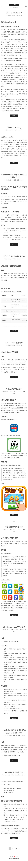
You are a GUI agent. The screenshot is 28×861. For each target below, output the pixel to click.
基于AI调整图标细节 (14, 389)
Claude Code (15, 362)
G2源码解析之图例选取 (14, 772)
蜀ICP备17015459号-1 (14, 858)
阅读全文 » (14, 115)
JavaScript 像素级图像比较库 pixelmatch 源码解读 (14, 731)
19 (16, 848)
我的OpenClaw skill (14, 13)
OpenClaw (3, 29)
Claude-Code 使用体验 (14, 343)
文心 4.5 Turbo (5, 580)
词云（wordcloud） (10, 641)
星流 (2, 483)
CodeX (9, 362)
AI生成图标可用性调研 (7, 403)
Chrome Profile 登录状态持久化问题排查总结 (14, 176)
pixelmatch (4, 745)
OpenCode (4, 362)
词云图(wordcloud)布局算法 (14, 627)
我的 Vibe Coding (14, 128)
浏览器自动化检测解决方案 (14, 256)
